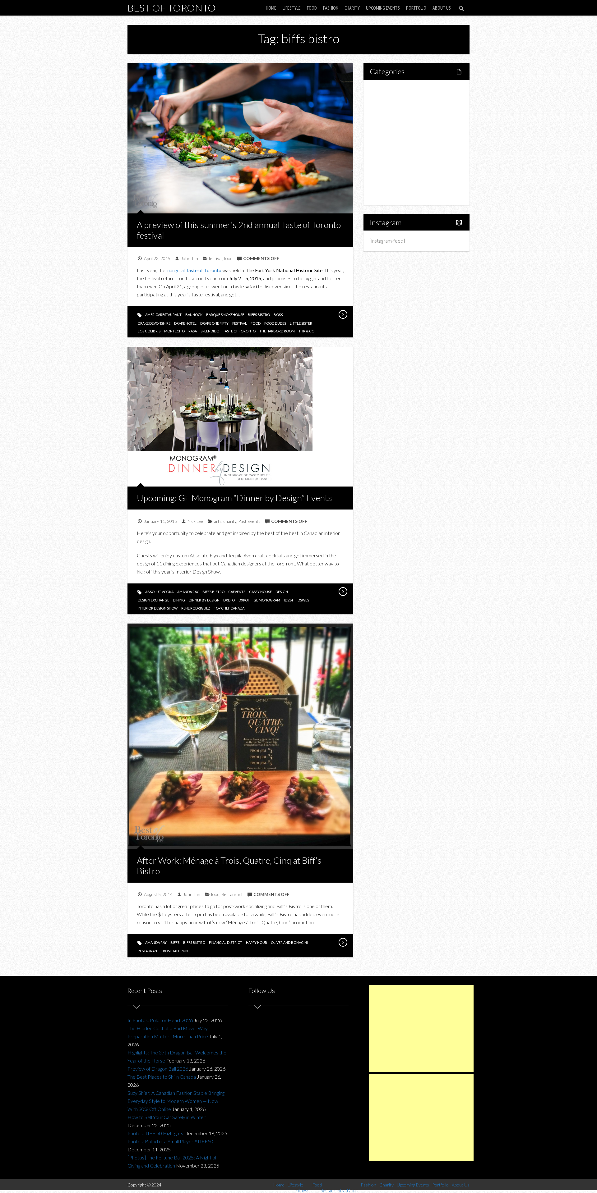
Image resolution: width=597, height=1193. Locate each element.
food (228, 258)
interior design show (158, 608)
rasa (192, 331)
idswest (304, 600)
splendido (210, 331)
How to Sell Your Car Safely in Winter (166, 1117)
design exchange (153, 600)
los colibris (149, 331)
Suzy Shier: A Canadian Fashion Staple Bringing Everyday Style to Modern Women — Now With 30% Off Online (175, 1101)
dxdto (229, 600)
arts (218, 521)
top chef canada (229, 608)
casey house (260, 592)
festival (215, 258)
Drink (389, 142)
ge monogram (266, 600)
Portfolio (416, 8)
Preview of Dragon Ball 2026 (157, 1069)
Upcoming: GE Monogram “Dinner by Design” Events (234, 497)
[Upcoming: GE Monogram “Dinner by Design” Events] (342, 591)
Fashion (330, 8)
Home (271, 8)
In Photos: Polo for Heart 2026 (160, 1020)
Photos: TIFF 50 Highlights (155, 1133)
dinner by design (204, 600)
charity (230, 521)
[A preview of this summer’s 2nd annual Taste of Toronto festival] (342, 314)
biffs (174, 942)
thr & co (306, 331)
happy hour (256, 942)
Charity (352, 8)
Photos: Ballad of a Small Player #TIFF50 (170, 1141)
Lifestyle (292, 8)
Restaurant (232, 894)
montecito (174, 331)
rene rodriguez (195, 608)
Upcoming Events (383, 8)
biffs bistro (259, 315)
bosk (278, 315)
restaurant (148, 951)
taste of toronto (239, 331)
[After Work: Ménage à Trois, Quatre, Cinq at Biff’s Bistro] (342, 942)
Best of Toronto (171, 8)
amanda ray (188, 592)
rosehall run (175, 951)
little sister (301, 323)
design (281, 592)
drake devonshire (154, 323)
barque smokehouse (225, 315)
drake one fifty (214, 323)
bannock (193, 315)
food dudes (275, 323)
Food (312, 8)
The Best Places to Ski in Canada (161, 1077)
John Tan (189, 258)
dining (179, 600)
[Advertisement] (421, 1028)
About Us (442, 8)
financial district (225, 942)
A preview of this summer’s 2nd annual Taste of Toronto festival (239, 229)
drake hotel (185, 323)
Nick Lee (195, 521)
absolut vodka (159, 592)
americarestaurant (163, 315)
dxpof (244, 600)
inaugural (193, 270)
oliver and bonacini (289, 942)
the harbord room (277, 331)
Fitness (390, 110)
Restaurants (396, 132)
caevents (236, 592)
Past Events (249, 521)
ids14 (288, 600)
